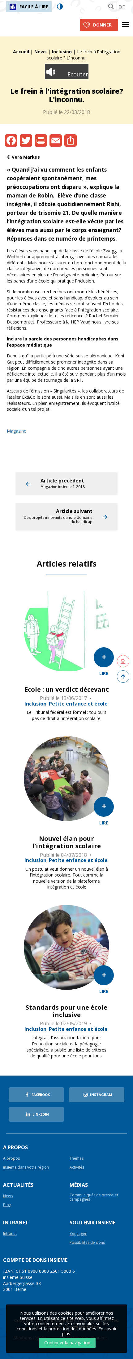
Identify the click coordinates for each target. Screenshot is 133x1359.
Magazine (16, 431)
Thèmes (77, 1158)
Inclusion (62, 52)
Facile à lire (33, 7)
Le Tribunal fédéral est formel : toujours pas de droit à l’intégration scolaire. (66, 715)
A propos (11, 1158)
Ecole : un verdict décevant (66, 689)
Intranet (10, 1233)
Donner (102, 25)
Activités (77, 1167)
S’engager (78, 1233)
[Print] (40, 140)
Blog (7, 1205)
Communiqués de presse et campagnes (94, 1197)
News (40, 52)
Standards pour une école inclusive (66, 1011)
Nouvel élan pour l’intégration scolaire (66, 842)
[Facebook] (11, 140)
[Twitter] (26, 140)
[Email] (55, 140)
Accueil (21, 52)
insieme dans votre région (26, 1167)
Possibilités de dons (87, 1242)
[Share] (70, 140)
